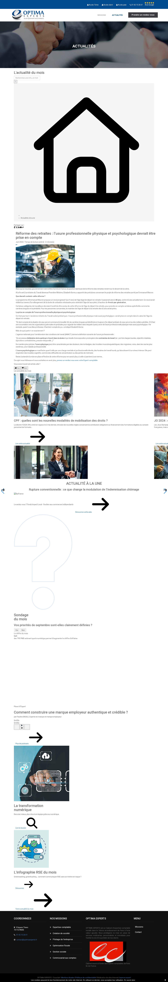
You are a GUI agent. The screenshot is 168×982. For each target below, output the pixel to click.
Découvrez (19, 888)
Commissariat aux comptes (64, 958)
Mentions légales (67, 978)
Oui (16, 630)
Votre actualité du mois (24, 909)
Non (23, 630)
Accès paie (122, 5)
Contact (138, 932)
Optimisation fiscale (61, 945)
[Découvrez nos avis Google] (149, 3)
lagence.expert (125, 978)
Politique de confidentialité (85, 978)
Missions (102, 15)
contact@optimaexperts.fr (26, 940)
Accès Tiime (94, 5)
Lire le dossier (20, 828)
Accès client (108, 5)
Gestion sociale (59, 952)
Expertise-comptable (61, 927)
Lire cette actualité (22, 444)
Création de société (61, 933)
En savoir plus (129, 980)
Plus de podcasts (22, 744)
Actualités (117, 15)
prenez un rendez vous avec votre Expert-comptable (77, 360)
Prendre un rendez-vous (143, 15)
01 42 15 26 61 (137, 5)
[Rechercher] (15, 81)
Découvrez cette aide (83, 512)
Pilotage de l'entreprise (62, 939)
